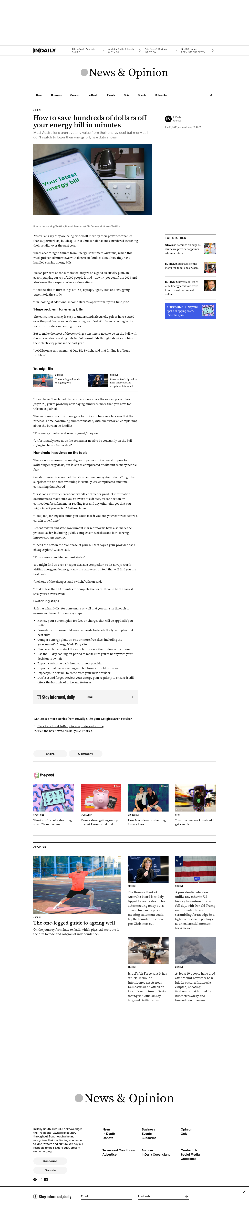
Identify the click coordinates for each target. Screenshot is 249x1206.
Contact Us (189, 1150)
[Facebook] (35, 1179)
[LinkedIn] (46, 1179)
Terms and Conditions (118, 1150)
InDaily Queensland (156, 1154)
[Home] (51, 50)
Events (111, 95)
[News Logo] (124, 73)
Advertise (109, 1154)
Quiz (126, 95)
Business (56, 95)
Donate (142, 95)
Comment (85, 753)
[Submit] (131, 697)
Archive (147, 1150)
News (39, 95)
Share (50, 753)
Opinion (74, 95)
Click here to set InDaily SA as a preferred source (70, 726)
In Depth (93, 95)
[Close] (244, 1191)
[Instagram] (40, 1179)
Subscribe (161, 95)
